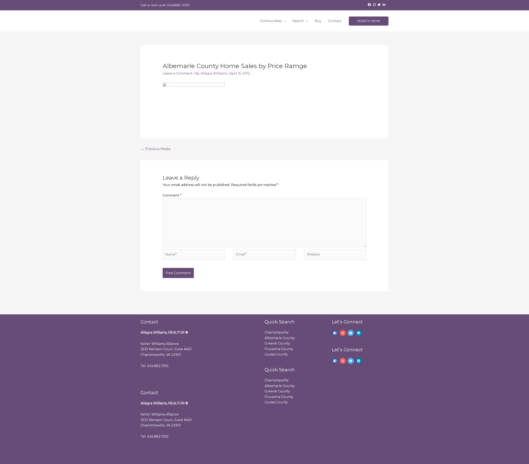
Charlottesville (276, 332)
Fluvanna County (278, 349)
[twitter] (380, 4)
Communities (271, 21)
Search (298, 21)
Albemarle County (279, 338)
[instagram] (375, 4)
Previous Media (155, 149)
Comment (172, 195)
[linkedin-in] (384, 4)
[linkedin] (359, 333)
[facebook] (370, 4)
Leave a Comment (178, 73)
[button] (368, 21)
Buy (318, 21)
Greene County (277, 343)
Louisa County (276, 354)
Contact (334, 21)
